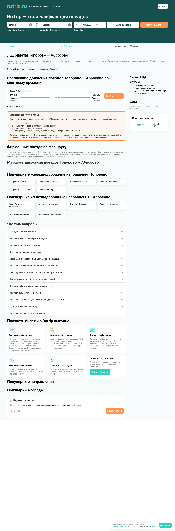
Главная (10, 46)
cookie (153, 526)
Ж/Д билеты (66, 46)
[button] (49, 69)
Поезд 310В (15, 91)
